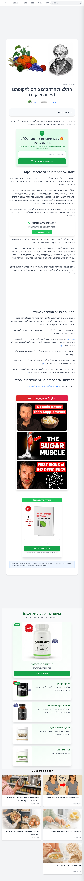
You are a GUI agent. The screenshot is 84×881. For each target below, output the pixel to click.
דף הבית (72, 84)
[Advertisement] (42, 23)
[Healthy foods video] (42, 416)
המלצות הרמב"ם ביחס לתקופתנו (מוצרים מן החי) (42, 386)
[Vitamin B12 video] (42, 475)
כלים (25, 3)
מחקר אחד (70, 339)
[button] (42, 112)
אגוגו (35, 102)
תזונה (40, 3)
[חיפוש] (80, 3)
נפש (32, 3)
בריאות (48, 3)
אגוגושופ (15, 3)
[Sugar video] (42, 446)
